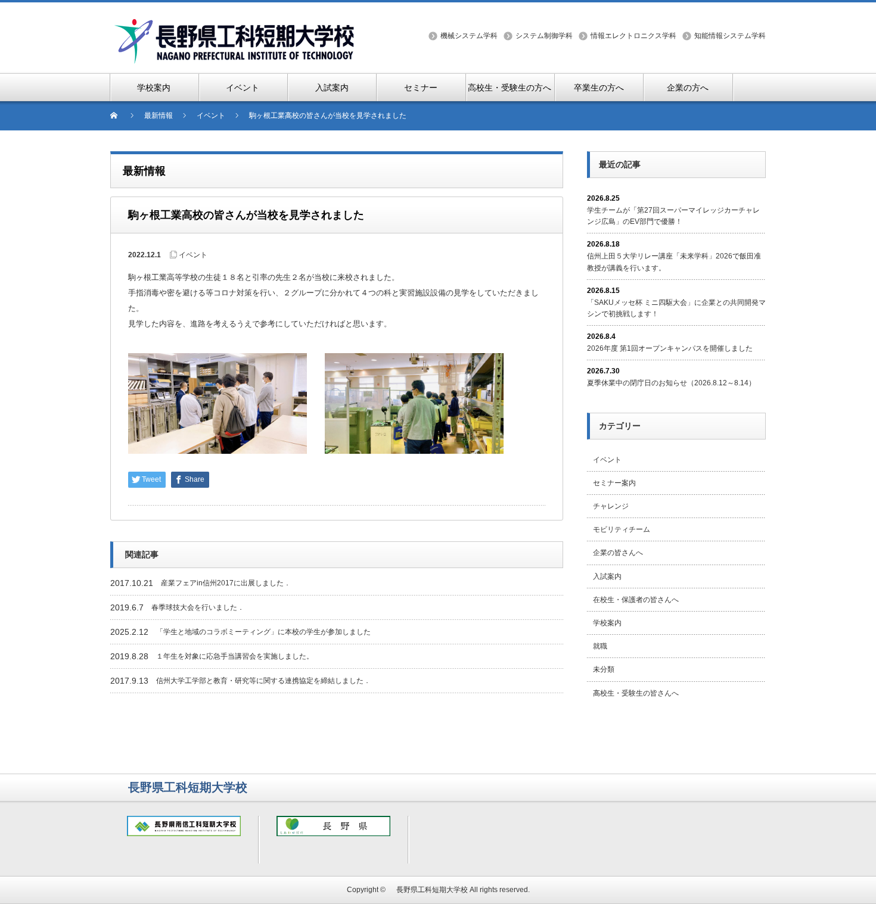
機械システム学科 (469, 36)
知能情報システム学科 (730, 36)
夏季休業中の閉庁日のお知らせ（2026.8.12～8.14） (671, 383)
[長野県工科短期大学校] (235, 25)
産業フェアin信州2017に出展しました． (226, 583)
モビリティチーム (621, 529)
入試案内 (607, 576)
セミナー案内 (614, 483)
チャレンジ (611, 506)
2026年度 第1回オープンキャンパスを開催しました (670, 348)
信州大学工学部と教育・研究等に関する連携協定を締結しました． (263, 681)
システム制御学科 (544, 36)
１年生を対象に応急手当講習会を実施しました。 (234, 656)
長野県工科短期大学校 (428, 890)
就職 (600, 646)
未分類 (603, 669)
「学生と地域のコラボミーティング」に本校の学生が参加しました (263, 632)
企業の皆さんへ (618, 552)
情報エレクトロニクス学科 (633, 36)
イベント (193, 255)
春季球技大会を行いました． (197, 607)
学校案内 (607, 623)
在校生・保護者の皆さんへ (636, 600)
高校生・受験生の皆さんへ (636, 693)
